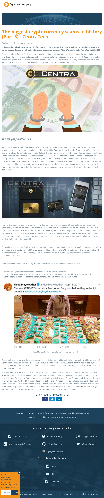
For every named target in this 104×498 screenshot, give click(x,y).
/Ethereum (54, 481)
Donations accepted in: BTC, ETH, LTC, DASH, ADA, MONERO (52, 417)
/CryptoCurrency (20, 436)
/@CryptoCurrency (55, 451)
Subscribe (16, 492)
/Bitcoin (55, 466)
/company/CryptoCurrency (20, 444)
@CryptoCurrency (54, 436)
